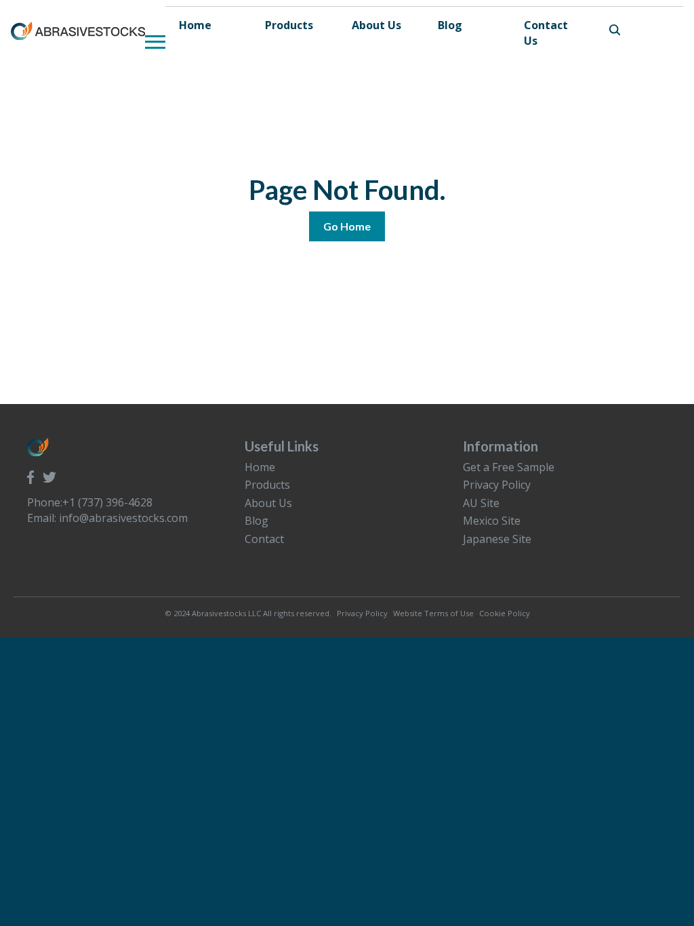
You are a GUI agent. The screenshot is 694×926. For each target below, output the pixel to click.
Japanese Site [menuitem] (497, 538)
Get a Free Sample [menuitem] (508, 467)
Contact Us (546, 32)
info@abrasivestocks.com (123, 517)
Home (195, 25)
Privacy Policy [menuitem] (497, 484)
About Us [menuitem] (268, 503)
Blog (450, 25)
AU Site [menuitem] (481, 503)
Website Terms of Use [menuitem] (433, 613)
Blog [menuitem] (256, 520)
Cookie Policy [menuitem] (504, 613)
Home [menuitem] (260, 467)
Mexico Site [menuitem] (491, 520)
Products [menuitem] (267, 484)
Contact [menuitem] (264, 538)
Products (289, 25)
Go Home (347, 226)
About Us (376, 25)
